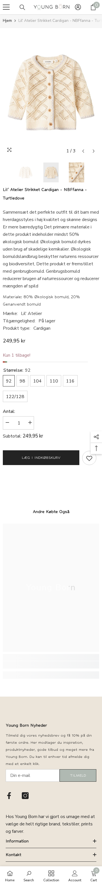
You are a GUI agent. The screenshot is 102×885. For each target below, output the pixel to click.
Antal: (9, 411)
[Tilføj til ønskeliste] (89, 458)
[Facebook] (9, 796)
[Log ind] (78, 7)
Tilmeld (78, 775)
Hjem (7, 20)
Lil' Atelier (31, 313)
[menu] (6, 7)
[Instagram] (25, 796)
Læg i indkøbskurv (41, 457)
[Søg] (22, 7)
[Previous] (83, 151)
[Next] (94, 151)
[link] (51, 665)
